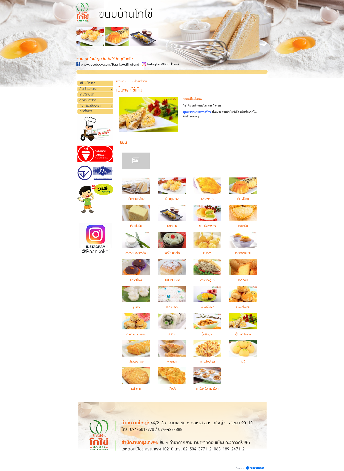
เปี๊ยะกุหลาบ (172, 199)
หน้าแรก (120, 81)
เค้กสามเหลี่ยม (136, 199)
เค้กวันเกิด (172, 307)
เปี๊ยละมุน (172, 226)
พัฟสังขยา (207, 199)
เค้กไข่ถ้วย (243, 199)
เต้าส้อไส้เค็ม (243, 307)
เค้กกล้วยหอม (243, 253)
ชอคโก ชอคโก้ (172, 253)
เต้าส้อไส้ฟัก (207, 307)
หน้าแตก (136, 388)
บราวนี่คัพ (136, 280)
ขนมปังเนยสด (172, 280)
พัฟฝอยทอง (136, 361)
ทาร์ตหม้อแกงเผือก (207, 388)
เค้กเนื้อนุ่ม (136, 226)
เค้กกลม (243, 280)
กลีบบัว (172, 388)
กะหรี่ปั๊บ (243, 226)
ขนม (129, 81)
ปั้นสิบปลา (207, 334)
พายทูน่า (172, 361)
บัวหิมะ (172, 334)
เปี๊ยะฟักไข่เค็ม (243, 334)
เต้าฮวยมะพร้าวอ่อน (136, 253)
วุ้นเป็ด (136, 307)
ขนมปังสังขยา (207, 226)
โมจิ (243, 361)
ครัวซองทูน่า (207, 280)
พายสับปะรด (207, 361)
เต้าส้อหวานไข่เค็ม (136, 334)
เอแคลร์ (207, 253)
